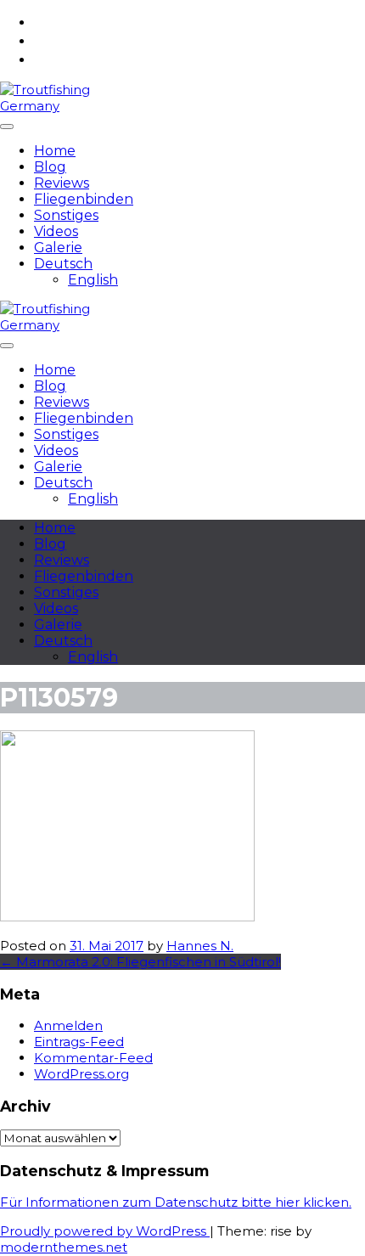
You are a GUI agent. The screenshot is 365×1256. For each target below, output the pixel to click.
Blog (50, 167)
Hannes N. (199, 946)
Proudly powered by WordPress (105, 1231)
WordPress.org (81, 1074)
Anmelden (68, 1025)
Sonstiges (66, 215)
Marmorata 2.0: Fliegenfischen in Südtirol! (140, 962)
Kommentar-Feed (93, 1058)
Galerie (58, 247)
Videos (56, 231)
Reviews (61, 183)
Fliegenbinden (83, 199)
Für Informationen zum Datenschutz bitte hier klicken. (175, 1202)
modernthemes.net (63, 1247)
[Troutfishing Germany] (55, 106)
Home (55, 151)
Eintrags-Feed (79, 1042)
